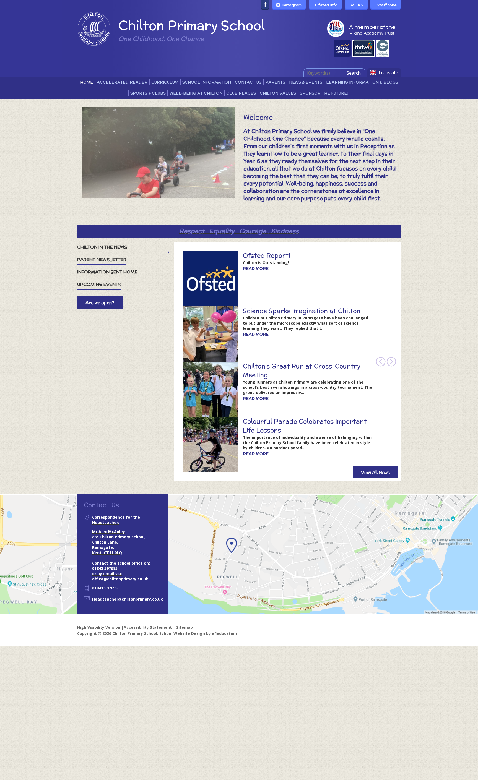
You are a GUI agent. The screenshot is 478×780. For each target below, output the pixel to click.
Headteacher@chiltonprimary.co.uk (127, 599)
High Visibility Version (98, 627)
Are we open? (99, 303)
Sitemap (184, 627)
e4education (224, 633)
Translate (388, 72)
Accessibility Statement (148, 627)
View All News (375, 472)
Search (354, 73)
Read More (256, 268)
